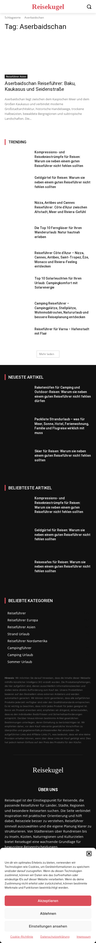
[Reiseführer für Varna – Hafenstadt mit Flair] (18, 337)
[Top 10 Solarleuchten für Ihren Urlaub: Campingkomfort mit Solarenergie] (18, 286)
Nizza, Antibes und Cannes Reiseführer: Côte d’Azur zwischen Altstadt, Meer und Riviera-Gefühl (60, 207)
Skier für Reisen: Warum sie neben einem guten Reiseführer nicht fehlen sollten (62, 455)
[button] (89, 853)
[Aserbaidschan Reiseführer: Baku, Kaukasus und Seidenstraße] (48, 57)
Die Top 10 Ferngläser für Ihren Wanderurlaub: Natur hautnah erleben (58, 232)
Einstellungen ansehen (48, 926)
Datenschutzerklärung (54, 936)
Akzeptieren (48, 901)
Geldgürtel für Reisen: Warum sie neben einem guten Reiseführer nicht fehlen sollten (62, 182)
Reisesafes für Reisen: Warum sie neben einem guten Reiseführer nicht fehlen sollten (62, 566)
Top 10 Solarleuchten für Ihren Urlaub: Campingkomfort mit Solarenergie (58, 283)
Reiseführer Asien (16, 76)
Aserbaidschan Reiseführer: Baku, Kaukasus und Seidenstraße (40, 86)
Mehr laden (46, 354)
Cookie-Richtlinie (21, 936)
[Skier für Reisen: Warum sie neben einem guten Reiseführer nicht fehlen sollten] (18, 463)
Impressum (84, 936)
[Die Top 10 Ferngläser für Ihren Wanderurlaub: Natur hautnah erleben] (18, 236)
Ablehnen (48, 913)
